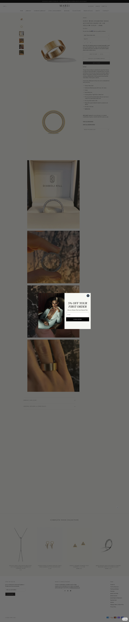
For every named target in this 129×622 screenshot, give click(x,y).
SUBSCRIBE (77, 319)
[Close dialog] (88, 295)
